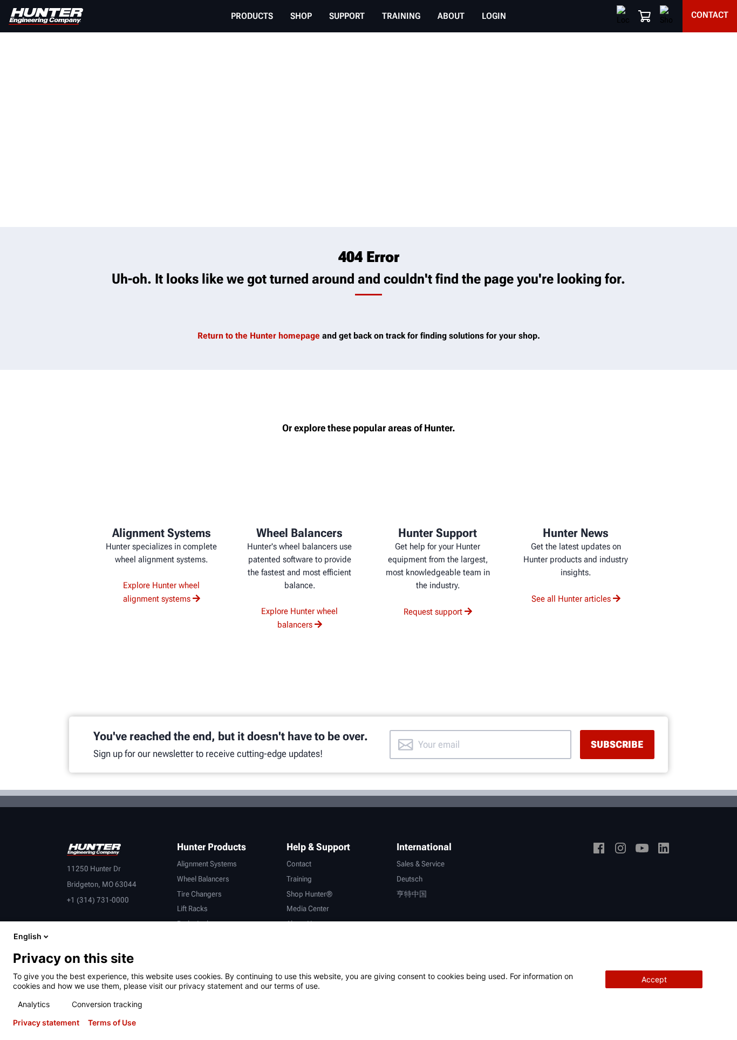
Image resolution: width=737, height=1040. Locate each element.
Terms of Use (112, 1022)
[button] (644, 16)
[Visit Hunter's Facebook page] (598, 850)
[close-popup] (719, 936)
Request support (433, 612)
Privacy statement (46, 1022)
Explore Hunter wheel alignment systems (161, 592)
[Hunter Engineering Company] (46, 16)
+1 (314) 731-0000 (98, 900)
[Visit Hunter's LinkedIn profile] (663, 850)
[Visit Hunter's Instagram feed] (620, 850)
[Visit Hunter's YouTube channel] (642, 850)
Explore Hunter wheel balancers (299, 618)
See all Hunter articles (571, 599)
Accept (654, 979)
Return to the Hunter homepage (258, 335)
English (27, 936)
